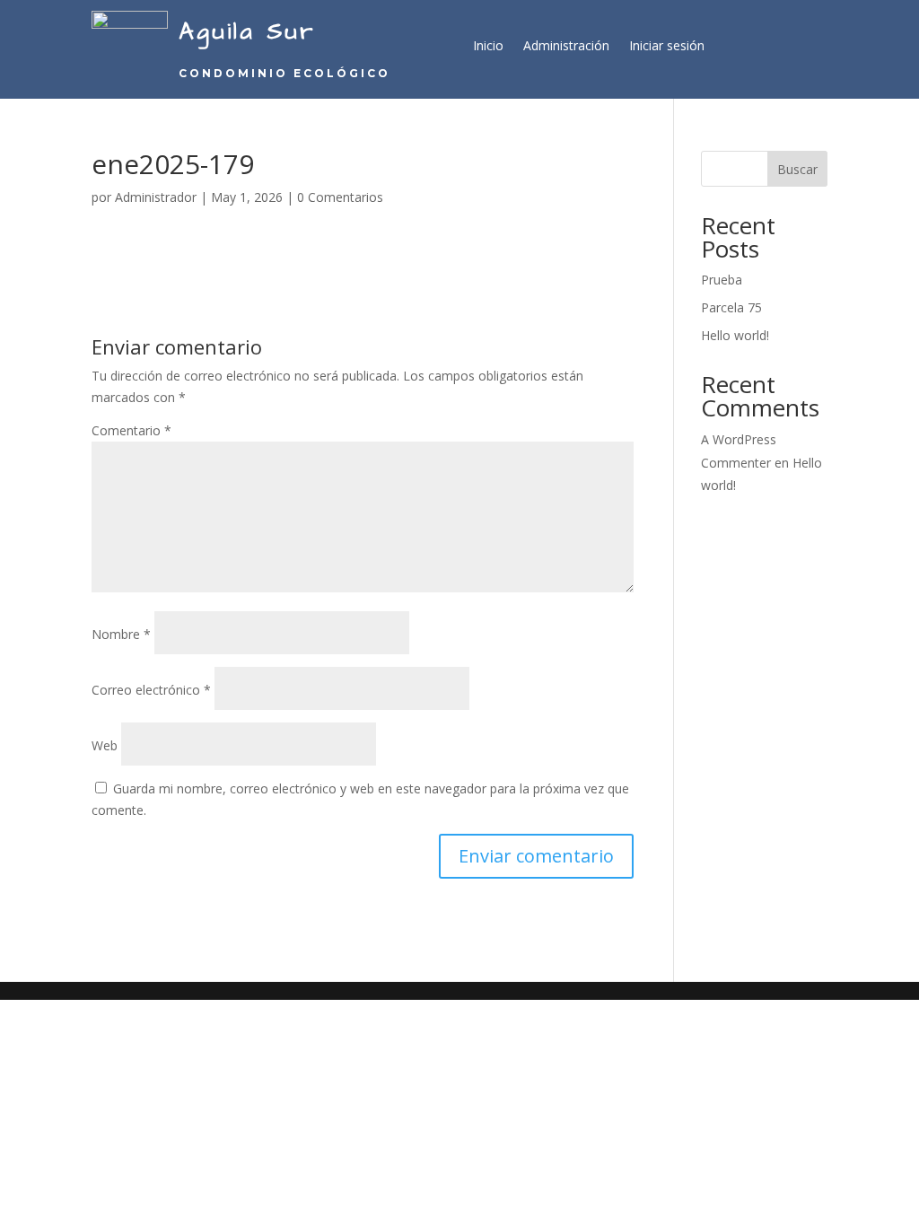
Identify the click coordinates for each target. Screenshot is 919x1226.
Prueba (721, 279)
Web (105, 745)
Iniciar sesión (667, 46)
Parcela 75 (731, 307)
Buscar (797, 169)
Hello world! (735, 335)
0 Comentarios (340, 197)
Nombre (121, 634)
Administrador (156, 197)
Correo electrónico (151, 689)
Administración (566, 46)
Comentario (131, 430)
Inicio (488, 46)
